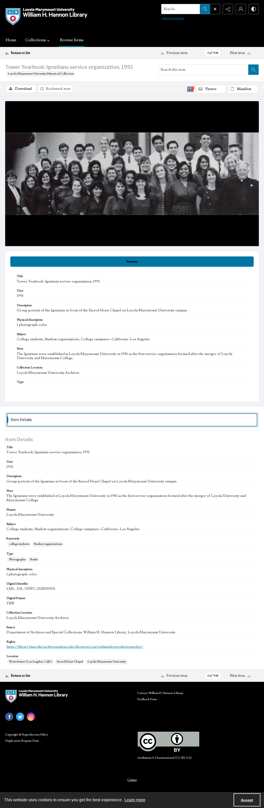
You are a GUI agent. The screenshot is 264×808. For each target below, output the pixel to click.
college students (19, 544)
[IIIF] (190, 88)
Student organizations (48, 544)
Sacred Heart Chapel (70, 662)
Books (34, 559)
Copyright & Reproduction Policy (26, 735)
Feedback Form (147, 699)
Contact (132, 780)
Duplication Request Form (22, 741)
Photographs (17, 559)
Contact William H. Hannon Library (160, 693)
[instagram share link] (31, 717)
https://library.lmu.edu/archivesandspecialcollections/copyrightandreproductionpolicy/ (74, 646)
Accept (247, 800)
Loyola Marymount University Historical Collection (41, 74)
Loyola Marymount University (106, 662)
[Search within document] (253, 69)
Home (11, 40)
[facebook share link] (9, 717)
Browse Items (72, 40)
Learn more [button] (135, 800)
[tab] (132, 261)
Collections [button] (35, 40)
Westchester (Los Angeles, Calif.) (30, 662)
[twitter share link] (20, 717)
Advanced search (172, 18)
